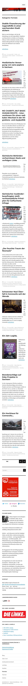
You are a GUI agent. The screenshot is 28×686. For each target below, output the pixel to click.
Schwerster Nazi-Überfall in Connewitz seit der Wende (14, 294)
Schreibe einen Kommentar (18, 105)
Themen (4, 674)
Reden (10, 55)
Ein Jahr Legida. (9, 336)
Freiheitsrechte (10, 284)
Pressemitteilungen (6, 105)
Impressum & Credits (7, 649)
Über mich (5, 658)
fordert (11, 223)
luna (5, 54)
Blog (3, 655)
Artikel (20, 147)
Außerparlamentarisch (7, 148)
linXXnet (5, 633)
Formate (4, 671)
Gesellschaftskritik (16, 148)
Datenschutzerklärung (8, 647)
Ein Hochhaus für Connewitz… (10, 414)
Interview (16, 284)
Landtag (18, 103)
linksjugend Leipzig (8, 631)
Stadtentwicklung (21, 453)
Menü (23, 4)
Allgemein (17, 147)
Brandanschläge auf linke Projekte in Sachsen (11, 377)
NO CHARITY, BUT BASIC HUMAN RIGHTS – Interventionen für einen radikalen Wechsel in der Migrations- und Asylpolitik (14, 115)
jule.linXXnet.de (5, 682)
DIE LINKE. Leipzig (8, 627)
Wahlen (4, 678)
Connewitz (20, 185)
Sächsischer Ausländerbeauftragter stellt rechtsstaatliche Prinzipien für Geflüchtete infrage (13, 198)
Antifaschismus (20, 184)
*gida (16, 184)
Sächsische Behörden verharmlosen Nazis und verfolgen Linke (13, 158)
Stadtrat (13, 55)
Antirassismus (5, 185)
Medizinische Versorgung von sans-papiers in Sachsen (13, 64)
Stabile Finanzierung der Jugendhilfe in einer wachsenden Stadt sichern (13, 27)
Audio (10, 406)
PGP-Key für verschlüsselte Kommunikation (13, 584)
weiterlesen (5, 49)
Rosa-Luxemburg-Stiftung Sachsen (12, 635)
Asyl (15, 103)
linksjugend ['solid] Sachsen (10, 629)
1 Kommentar (21, 242)
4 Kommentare (19, 330)
